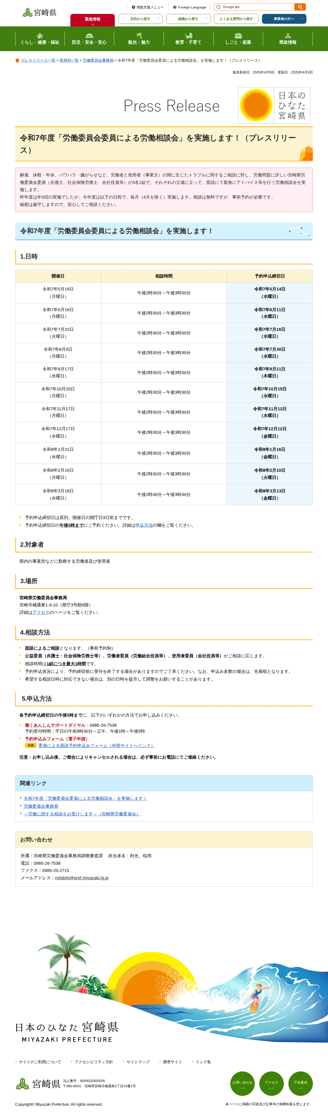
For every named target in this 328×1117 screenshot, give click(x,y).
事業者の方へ (284, 19)
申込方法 (144, 525)
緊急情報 (92, 19)
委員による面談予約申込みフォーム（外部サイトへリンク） (96, 745)
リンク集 (203, 1062)
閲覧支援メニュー (150, 7)
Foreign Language (192, 7)
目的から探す (140, 19)
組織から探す (188, 19)
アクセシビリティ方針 (94, 1062)
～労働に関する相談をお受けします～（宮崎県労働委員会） (82, 814)
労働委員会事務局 (98, 60)
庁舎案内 (300, 1082)
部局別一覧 (69, 60)
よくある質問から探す (236, 19)
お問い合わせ (242, 1082)
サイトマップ (138, 1062)
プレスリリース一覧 (38, 60)
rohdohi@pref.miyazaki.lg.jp (82, 877)
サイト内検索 (217, 7)
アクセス (41, 612)
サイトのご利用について (40, 1062)
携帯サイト (172, 1062)
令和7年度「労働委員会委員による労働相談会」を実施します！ (85, 798)
